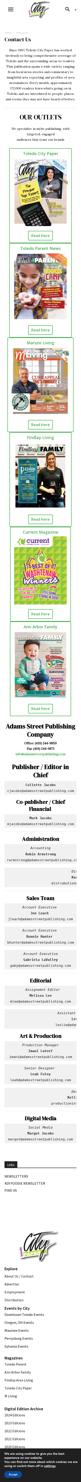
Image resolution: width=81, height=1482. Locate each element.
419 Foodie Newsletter (24, 1183)
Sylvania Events (16, 1346)
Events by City (17, 1308)
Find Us (10, 1190)
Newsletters (16, 1176)
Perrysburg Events (18, 1338)
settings (50, 1466)
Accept (13, 1474)
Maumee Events (16, 1330)
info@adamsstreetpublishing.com (40, 754)
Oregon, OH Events (19, 1322)
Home (7, 32)
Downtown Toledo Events (24, 1314)
